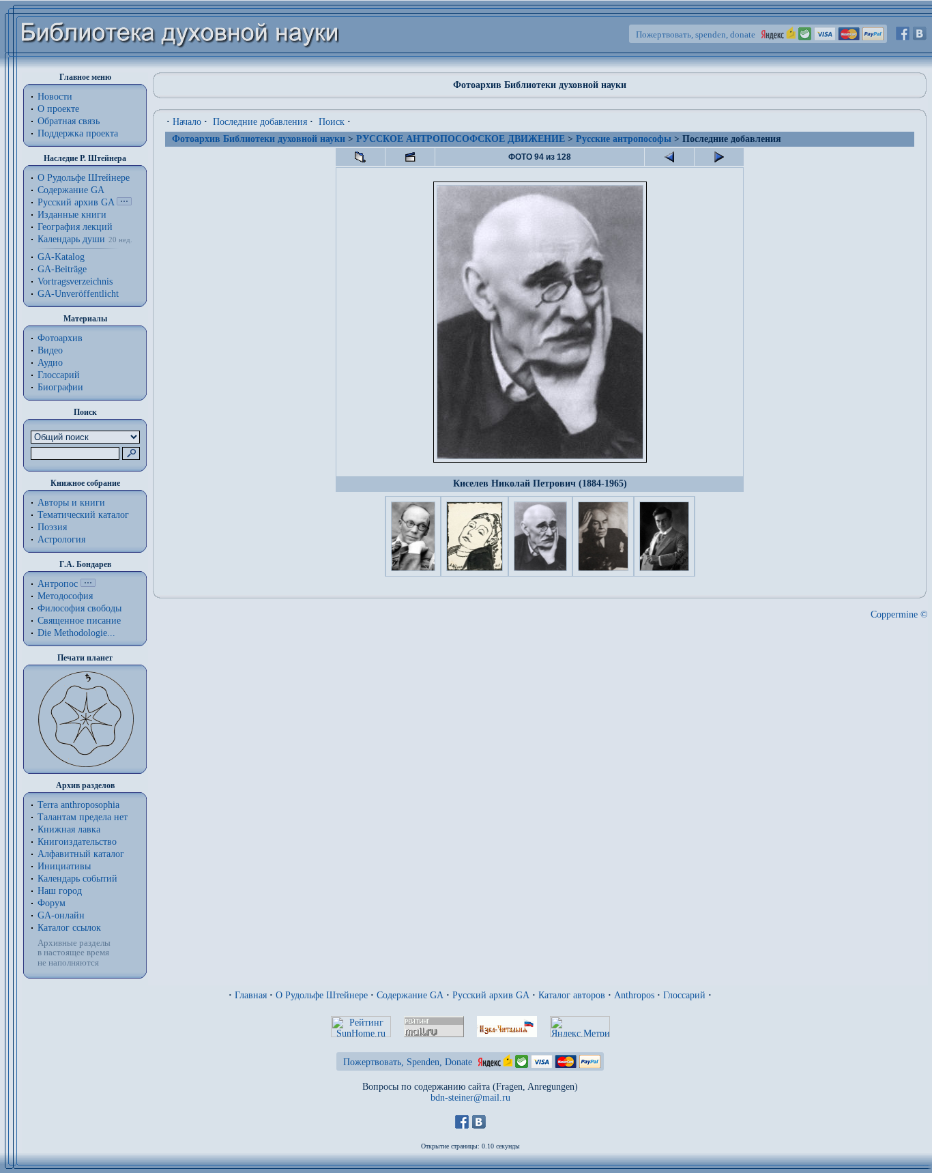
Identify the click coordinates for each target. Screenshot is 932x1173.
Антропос (58, 584)
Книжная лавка (69, 829)
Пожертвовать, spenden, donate (695, 34)
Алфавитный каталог (81, 854)
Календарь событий (77, 878)
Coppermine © (899, 614)
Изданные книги (72, 214)
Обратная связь (69, 121)
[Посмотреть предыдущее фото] (669, 157)
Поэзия (52, 527)
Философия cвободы (79, 608)
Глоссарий (59, 375)
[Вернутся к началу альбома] (360, 157)
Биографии (60, 387)
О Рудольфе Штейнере (322, 995)
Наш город (60, 891)
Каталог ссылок (69, 928)
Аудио (50, 363)
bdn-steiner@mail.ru (470, 1097)
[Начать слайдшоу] (410, 157)
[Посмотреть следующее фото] (719, 157)
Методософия (65, 596)
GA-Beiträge (62, 269)
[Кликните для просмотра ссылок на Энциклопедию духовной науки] (88, 584)
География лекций (75, 227)
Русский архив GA (76, 202)
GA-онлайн (61, 915)
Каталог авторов (571, 995)
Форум (51, 903)
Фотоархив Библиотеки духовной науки (258, 139)
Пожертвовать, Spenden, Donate (407, 1062)
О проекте (58, 109)
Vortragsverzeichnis (75, 281)
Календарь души (71, 239)
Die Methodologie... (76, 633)
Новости (55, 96)
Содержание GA (71, 190)
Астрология (61, 539)
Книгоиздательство (77, 842)
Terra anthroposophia (78, 805)
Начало (187, 122)
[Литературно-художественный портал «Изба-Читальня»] (507, 1034)
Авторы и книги (71, 502)
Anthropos (634, 995)
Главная (251, 995)
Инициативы (64, 866)
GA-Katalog (61, 257)
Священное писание (79, 621)
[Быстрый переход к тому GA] (124, 202)
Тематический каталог (83, 515)
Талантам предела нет (83, 817)
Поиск (332, 122)
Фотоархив (60, 338)
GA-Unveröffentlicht (78, 294)
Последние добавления (260, 122)
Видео (50, 350)
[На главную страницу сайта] (180, 66)
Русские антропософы (623, 139)
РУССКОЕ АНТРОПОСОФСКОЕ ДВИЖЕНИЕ (460, 139)
